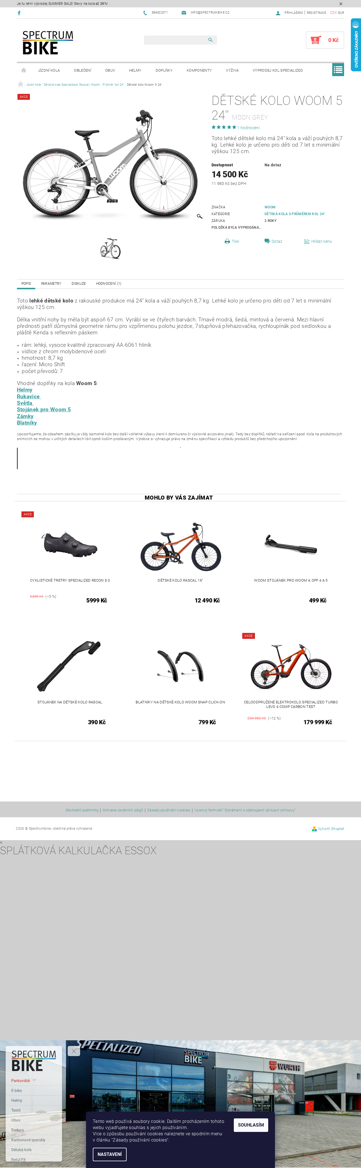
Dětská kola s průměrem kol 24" (295, 214)
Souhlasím (251, 1125)
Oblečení (82, 70)
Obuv (110, 70)
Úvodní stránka (24, 70)
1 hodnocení (248, 127)
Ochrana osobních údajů (123, 810)
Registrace (316, 13)
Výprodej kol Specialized (278, 70)
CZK (333, 12)
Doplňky (164, 70)
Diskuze (79, 284)
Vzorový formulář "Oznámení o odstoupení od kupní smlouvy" (245, 810)
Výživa (232, 70)
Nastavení (110, 1154)
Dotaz (277, 241)
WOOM (270, 207)
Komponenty (199, 70)
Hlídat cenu (321, 241)
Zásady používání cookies (168, 810)
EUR (341, 13)
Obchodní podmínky (81, 810)
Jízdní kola (49, 70)
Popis (26, 284)
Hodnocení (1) (109, 284)
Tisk (235, 241)
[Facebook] (20, 12)
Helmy (135, 70)
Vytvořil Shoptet (331, 829)
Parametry (51, 284)
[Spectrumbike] (48, 43)
